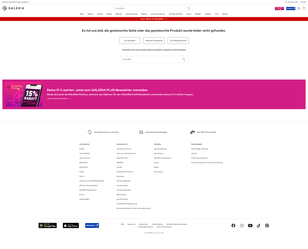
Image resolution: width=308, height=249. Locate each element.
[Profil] (299, 8)
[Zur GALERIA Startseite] (13, 8)
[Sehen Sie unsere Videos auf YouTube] (250, 225)
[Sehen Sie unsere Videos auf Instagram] (241, 225)
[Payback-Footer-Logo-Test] (92, 225)
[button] (16, 2)
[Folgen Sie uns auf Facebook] (233, 225)
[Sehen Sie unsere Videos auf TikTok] (258, 225)
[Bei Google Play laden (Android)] (47, 225)
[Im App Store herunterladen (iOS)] (71, 225)
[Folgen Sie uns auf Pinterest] (267, 225)
